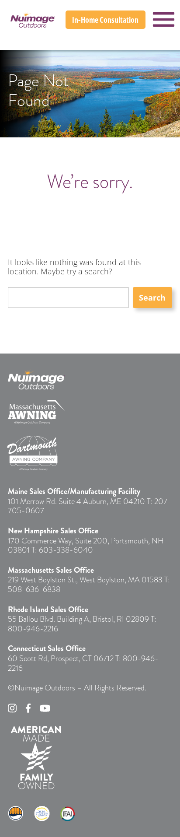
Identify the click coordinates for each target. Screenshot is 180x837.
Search (152, 297)
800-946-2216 (33, 628)
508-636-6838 (34, 589)
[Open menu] (163, 19)
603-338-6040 (66, 549)
